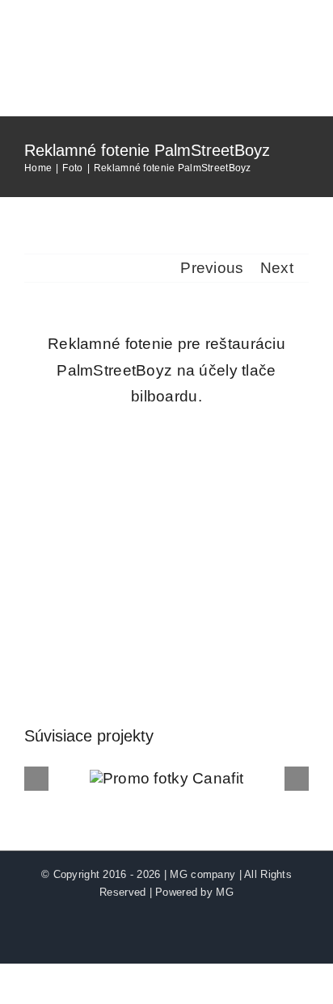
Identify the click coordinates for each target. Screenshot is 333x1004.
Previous (211, 267)
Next (276, 267)
